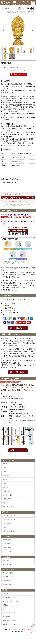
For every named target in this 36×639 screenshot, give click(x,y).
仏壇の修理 (6, 523)
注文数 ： (14, 70)
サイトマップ (7, 609)
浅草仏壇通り (7, 616)
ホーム (3, 12)
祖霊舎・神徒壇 (7, 495)
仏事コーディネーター (9, 613)
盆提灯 (5, 503)
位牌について (7, 527)
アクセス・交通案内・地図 (11, 601)
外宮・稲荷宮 (7, 499)
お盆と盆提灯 (7, 560)
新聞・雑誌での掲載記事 (10, 620)
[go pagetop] (33, 631)
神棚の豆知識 (7, 547)
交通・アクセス (17, 450)
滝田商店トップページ (9, 624)
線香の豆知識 (7, 543)
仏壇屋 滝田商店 (26, 629)
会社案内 (5, 593)
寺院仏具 (5, 487)
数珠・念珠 (6, 475)
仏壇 (4, 467)
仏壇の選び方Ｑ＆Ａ (9, 519)
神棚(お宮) (6, 491)
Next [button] (32, 30)
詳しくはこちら (17, 328)
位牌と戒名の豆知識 (9, 531)
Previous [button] (3, 30)
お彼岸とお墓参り (8, 581)
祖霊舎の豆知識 (7, 551)
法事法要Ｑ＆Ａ (7, 577)
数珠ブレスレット (8, 479)
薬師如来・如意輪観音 (12, 12)
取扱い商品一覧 (7, 506)
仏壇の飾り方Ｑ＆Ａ (9, 515)
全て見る (5, 464)
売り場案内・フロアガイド (11, 597)
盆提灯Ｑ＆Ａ (7, 564)
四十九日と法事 (7, 573)
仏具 (4, 483)
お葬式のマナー (7, 584)
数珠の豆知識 (7, 540)
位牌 (4, 471)
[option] (18, 30)
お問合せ (5, 605)
